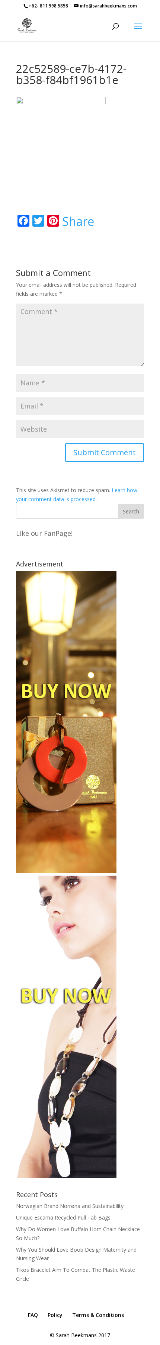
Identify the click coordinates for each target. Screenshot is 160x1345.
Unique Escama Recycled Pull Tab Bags (63, 1217)
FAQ (33, 1314)
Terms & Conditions (98, 1314)
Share (78, 221)
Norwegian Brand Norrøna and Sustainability (70, 1205)
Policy (55, 1314)
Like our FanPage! (44, 533)
